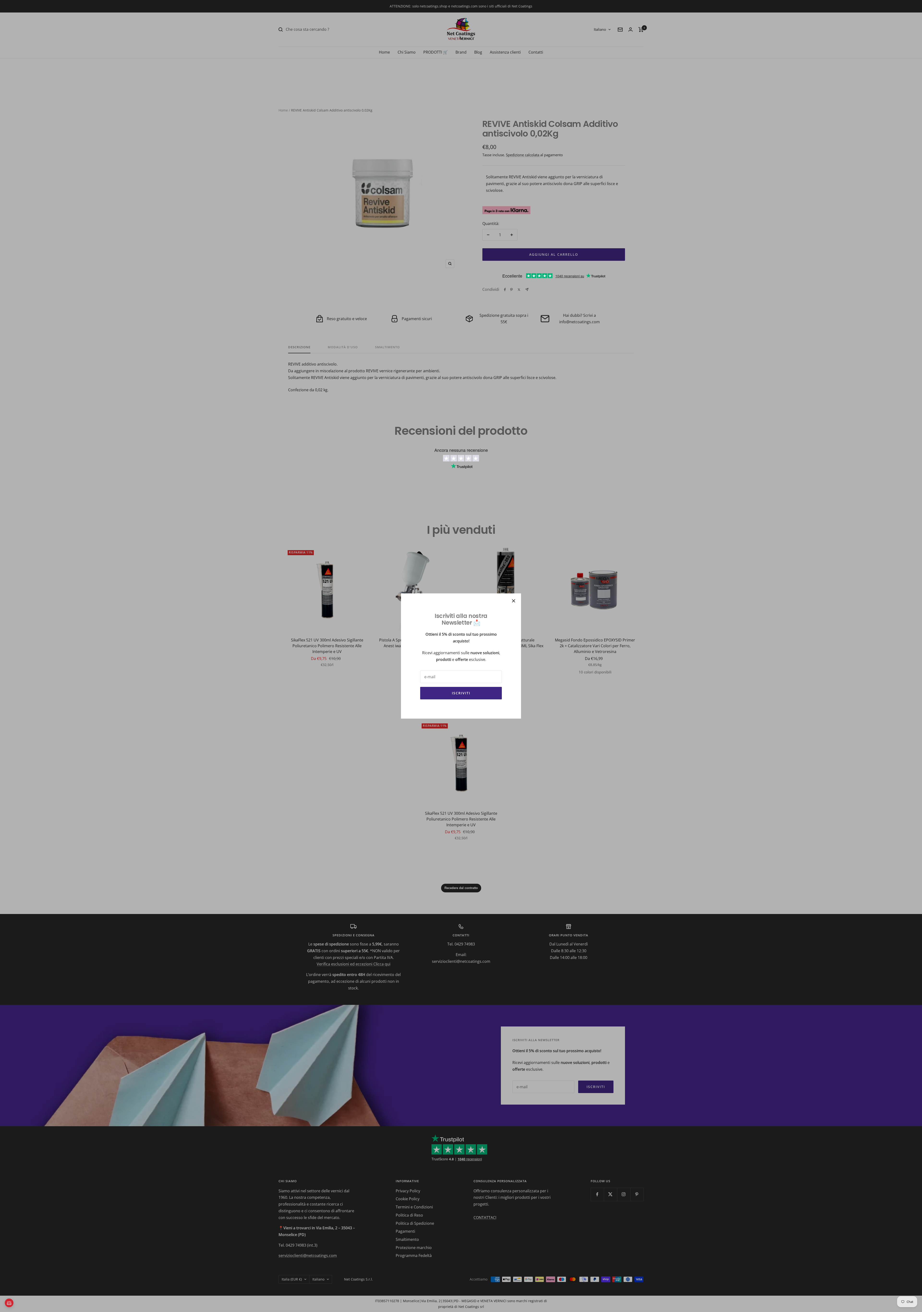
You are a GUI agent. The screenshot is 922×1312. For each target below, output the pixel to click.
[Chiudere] (513, 601)
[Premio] (9, 1303)
